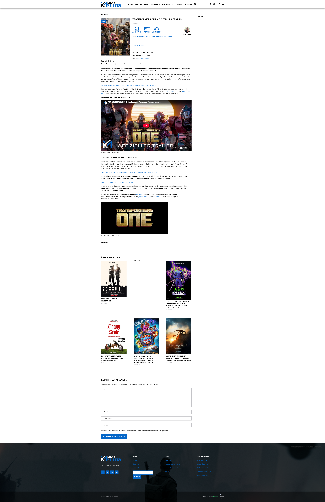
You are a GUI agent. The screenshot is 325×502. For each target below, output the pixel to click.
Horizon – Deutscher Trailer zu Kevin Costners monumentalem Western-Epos (128, 85)
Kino (146, 4)
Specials (188, 4)
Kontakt (135, 460)
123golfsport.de (202, 460)
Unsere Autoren (138, 468)
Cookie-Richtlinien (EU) (172, 468)
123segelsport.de (202, 464)
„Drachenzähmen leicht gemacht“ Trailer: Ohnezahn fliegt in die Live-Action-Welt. (178, 358)
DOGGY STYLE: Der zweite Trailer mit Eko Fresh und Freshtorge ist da (112, 358)
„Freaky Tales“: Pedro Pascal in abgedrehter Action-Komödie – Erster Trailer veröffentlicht (178, 305)
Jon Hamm (143, 197)
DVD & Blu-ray (168, 4)
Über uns (136, 464)
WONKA (139, 194)
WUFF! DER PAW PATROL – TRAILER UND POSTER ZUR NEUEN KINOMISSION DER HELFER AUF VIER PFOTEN (143, 359)
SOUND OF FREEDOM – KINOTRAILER (109, 300)
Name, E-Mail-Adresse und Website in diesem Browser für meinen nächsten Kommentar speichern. (136, 431)
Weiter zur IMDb (143, 58)
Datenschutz (169, 460)
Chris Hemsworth (172, 91)
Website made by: (210, 497)
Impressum (168, 471)
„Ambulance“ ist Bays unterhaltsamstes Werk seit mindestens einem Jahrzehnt (129, 172)
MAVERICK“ (159, 197)
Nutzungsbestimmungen (173, 464)
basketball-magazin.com (204, 471)
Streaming (155, 4)
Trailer (179, 4)
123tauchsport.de (202, 468)
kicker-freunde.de (202, 475)
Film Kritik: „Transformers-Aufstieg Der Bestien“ (118, 182)
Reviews (138, 4)
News (130, 4)
